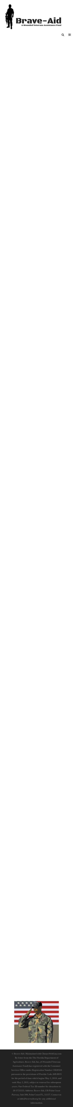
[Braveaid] (36, 14)
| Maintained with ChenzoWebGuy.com (42, 1054)
